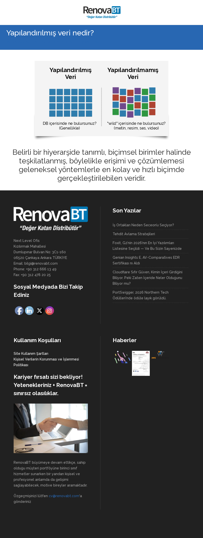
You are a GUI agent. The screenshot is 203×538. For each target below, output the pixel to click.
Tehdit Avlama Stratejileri (134, 234)
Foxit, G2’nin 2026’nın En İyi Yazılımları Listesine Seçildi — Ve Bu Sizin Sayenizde (147, 246)
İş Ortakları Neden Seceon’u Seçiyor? (143, 225)
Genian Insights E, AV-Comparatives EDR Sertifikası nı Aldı (146, 260)
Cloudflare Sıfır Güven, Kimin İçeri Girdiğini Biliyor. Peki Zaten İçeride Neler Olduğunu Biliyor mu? (147, 277)
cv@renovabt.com (64, 496)
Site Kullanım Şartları (31, 354)
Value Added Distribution (29, 42)
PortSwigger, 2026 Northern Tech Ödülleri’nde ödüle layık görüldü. (141, 295)
